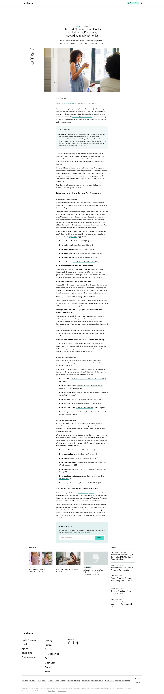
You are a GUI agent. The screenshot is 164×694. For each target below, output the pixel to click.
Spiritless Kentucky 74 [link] (83, 249)
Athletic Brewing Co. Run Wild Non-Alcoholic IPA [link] (87, 379)
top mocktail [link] (73, 237)
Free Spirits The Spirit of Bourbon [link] (87, 253)
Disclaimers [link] (86, 681)
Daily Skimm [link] (40, 3)
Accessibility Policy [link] (73, 681)
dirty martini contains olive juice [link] (69, 300)
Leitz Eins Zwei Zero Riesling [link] (84, 454)
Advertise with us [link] (97, 681)
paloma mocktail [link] (78, 288)
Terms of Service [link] (62, 691)
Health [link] (50, 3)
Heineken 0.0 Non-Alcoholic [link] (81, 399)
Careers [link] (50, 681)
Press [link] (44, 681)
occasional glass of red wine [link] (82, 117)
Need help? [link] (138, 679)
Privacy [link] (62, 681)
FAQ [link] (39, 681)
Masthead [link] (32, 681)
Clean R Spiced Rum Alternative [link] (84, 262)
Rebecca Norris (68, 103)
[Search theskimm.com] (141, 3)
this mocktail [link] (65, 343)
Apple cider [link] (61, 316)
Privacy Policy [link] (51, 691)
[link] (27, 3)
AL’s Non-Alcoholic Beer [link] (84, 408)
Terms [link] (57, 681)
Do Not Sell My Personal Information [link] (117, 681)
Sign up (99, 537)
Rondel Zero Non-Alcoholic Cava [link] (83, 458)
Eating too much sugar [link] (64, 504)
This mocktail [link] (61, 269)
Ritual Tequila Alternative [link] (84, 258)
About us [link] (25, 681)
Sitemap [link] (137, 682)
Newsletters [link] (28, 657)
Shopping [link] (65, 3)
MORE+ (73, 3)
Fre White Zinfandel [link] (86, 450)
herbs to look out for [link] (98, 159)
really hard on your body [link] (86, 493)
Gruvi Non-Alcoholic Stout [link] (81, 403)
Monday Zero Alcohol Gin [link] (80, 245)
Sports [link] (57, 3)
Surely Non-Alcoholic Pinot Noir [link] (86, 483)
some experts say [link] (81, 363)
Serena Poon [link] (81, 159)
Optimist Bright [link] (79, 241)
